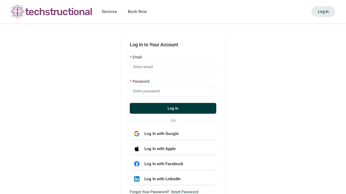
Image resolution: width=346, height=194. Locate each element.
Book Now (137, 11)
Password (140, 81)
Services (109, 11)
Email (137, 57)
